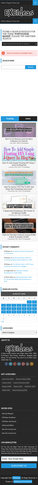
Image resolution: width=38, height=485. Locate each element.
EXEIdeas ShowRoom (9, 417)
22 (29, 312)
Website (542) (18, 386)
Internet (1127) (6, 383)
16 (34, 308)
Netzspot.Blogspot (7, 413)
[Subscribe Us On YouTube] (27, 366)
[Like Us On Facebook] (6, 366)
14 (24, 308)
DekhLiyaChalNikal (8, 425)
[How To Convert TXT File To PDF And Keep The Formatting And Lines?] (19, 184)
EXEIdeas (7, 251)
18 (8, 312)
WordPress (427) (30, 386)
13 (19, 308)
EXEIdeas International (9, 421)
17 (3, 312)
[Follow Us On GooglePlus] (15, 366)
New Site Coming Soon (9, 429)
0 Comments (25, 143)
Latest (28, 118)
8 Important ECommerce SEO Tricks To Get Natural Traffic (19, 212)
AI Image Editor (9, 271)
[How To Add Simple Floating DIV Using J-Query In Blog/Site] (19, 161)
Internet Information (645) (21, 383)
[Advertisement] (19, 94)
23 (34, 312)
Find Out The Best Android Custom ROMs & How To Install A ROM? (19, 236)
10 (3, 308)
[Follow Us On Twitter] (10, 366)
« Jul (2, 321)
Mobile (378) (6, 390)
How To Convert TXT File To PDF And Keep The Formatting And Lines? (19, 188)
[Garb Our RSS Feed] (32, 366)
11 (8, 308)
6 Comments (26, 191)
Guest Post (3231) (7, 379)
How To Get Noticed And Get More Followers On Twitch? (19, 140)
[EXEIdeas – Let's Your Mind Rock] (19, 16)
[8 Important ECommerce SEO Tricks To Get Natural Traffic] (19, 208)
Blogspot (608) (6, 386)
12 (13, 308)
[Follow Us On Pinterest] (23, 366)
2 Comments (26, 167)
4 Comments (26, 215)
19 (13, 312)
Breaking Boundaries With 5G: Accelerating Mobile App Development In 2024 (18, 279)
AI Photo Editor (8, 277)
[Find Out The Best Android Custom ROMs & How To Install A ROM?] (19, 232)
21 (24, 312)
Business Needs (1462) (23, 379)
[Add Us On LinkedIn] (19, 366)
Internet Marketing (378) (19, 390)
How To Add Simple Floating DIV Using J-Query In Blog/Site (19, 164)
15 (29, 308)
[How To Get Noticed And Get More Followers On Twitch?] (19, 137)
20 (19, 312)
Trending (10, 118)
